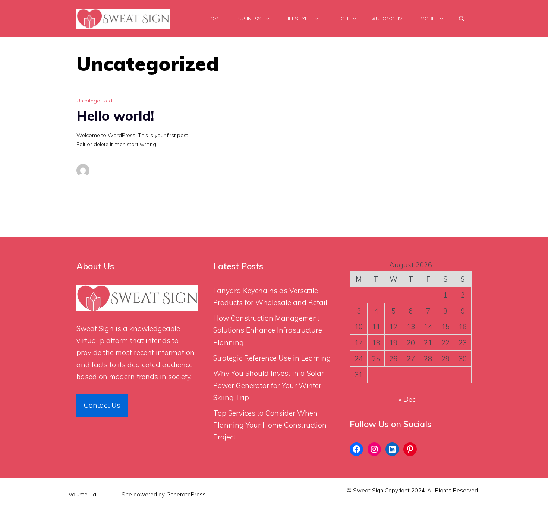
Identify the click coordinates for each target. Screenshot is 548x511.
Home (214, 18)
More (428, 18)
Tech (341, 18)
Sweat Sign (95, 328)
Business (248, 18)
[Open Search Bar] (461, 18)
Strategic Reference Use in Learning (272, 357)
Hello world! (115, 115)
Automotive (389, 18)
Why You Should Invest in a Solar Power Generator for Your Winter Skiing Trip (268, 385)
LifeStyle (298, 18)
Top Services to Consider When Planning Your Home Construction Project (270, 425)
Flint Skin (109, 494)
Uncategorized (94, 100)
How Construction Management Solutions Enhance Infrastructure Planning (267, 330)
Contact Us (102, 405)
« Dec (407, 399)
